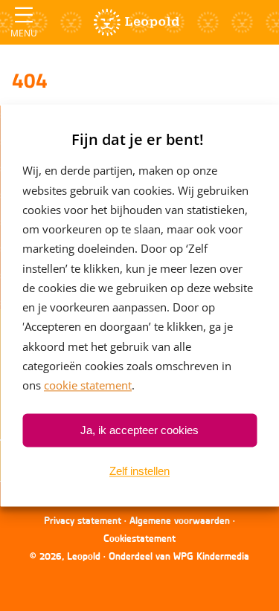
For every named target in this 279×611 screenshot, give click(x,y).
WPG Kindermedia (211, 556)
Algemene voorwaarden (179, 520)
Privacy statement (82, 520)
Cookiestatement (139, 538)
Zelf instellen (139, 471)
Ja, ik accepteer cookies (139, 430)
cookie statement (88, 385)
